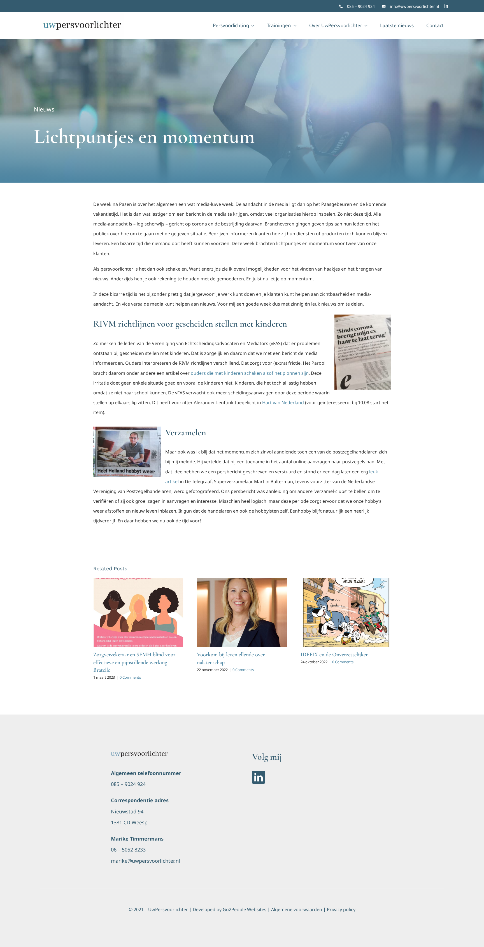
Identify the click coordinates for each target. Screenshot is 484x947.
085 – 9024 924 (361, 6)
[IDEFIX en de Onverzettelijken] (346, 612)
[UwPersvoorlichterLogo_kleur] (139, 753)
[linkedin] (446, 6)
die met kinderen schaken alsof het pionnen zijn (258, 373)
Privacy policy (341, 909)
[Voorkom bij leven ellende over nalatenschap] (242, 612)
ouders (199, 373)
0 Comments (130, 677)
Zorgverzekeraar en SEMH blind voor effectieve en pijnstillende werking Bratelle (134, 662)
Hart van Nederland (283, 402)
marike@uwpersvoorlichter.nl (145, 860)
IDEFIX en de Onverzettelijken (335, 654)
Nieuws (44, 109)
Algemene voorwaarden (296, 909)
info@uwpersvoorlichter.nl (414, 6)
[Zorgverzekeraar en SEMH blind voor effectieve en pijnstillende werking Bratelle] (138, 612)
